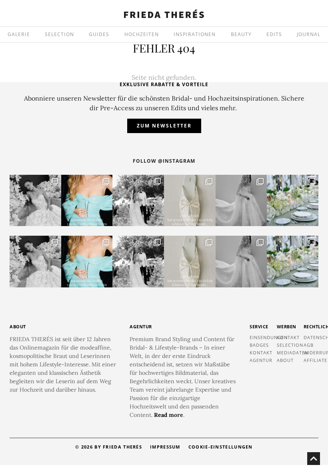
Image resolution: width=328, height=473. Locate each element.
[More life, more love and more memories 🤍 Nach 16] (138, 200)
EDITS (274, 34)
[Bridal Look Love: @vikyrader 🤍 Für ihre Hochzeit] (35, 200)
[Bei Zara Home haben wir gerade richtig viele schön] (190, 200)
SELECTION (59, 34)
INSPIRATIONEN (195, 34)
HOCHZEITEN (141, 34)
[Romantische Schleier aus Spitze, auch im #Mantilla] (241, 200)
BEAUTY (241, 34)
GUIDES (99, 34)
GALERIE (19, 34)
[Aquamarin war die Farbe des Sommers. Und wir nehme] (87, 200)
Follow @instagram (164, 161)
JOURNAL (308, 34)
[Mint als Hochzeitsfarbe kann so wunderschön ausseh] (292, 200)
